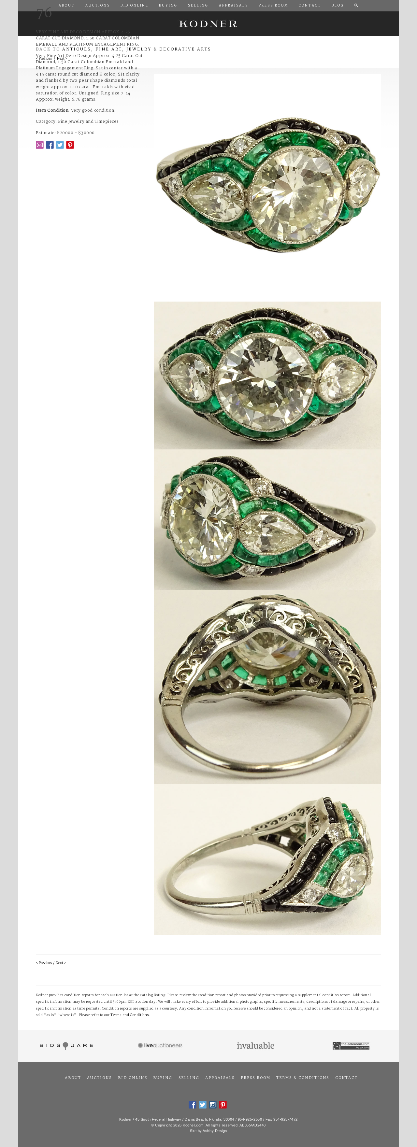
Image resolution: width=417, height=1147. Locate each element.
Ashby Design (215, 1131)
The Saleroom (352, 1046)
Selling (189, 1078)
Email (40, 145)
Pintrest (70, 145)
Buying (162, 1078)
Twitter (60, 145)
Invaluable (256, 1046)
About (73, 1078)
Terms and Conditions (129, 1015)
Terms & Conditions (302, 1078)
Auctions (99, 1078)
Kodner (208, 23)
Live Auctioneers (161, 1046)
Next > (61, 963)
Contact (346, 1078)
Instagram (213, 1105)
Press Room (255, 1078)
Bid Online (132, 1078)
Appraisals (220, 1078)
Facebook (50, 145)
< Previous (44, 963)
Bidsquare (65, 1046)
